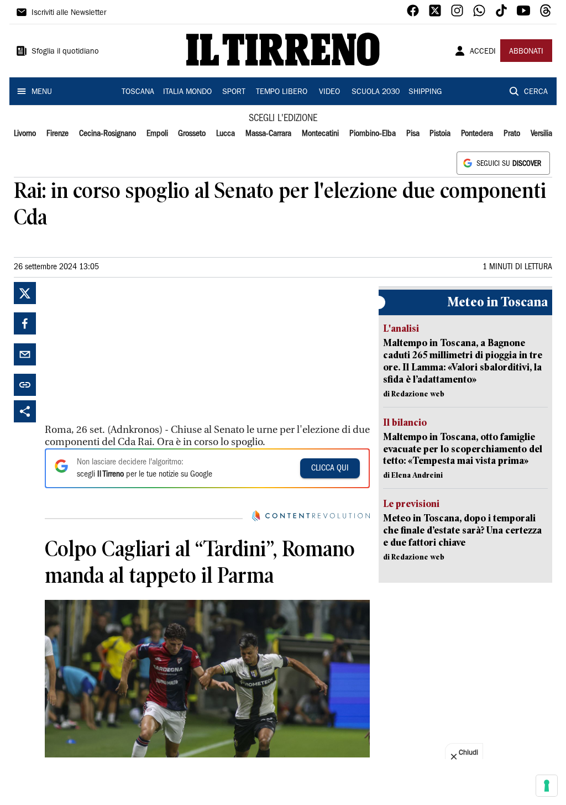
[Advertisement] (128, 351)
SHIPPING (425, 92)
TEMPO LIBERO (281, 92)
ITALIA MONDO (187, 92)
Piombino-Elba (372, 134)
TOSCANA (138, 92)
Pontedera (477, 134)
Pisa (413, 134)
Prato (512, 134)
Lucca (225, 134)
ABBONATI (526, 52)
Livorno (25, 134)
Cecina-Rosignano (107, 134)
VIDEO (329, 92)
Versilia (541, 134)
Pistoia (439, 134)
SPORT (233, 92)
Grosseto (192, 134)
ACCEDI (483, 52)
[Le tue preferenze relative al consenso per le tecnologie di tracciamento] (546, 785)
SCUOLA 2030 (376, 92)
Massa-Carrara (268, 134)
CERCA (536, 92)
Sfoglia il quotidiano (65, 52)
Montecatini (320, 134)
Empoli (157, 134)
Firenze (57, 134)
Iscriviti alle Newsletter (69, 13)
